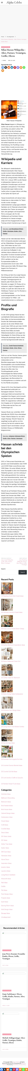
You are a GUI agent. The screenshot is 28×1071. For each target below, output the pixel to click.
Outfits (3, 886)
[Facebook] (2, 67)
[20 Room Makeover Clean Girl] (7, 654)
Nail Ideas (4, 882)
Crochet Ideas (5, 829)
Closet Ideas (5, 821)
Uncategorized (6, 47)
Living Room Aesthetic (8, 875)
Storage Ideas (5, 913)
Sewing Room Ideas (7, 906)
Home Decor (5, 859)
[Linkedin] (11, 67)
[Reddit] (8, 67)
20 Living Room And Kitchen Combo (12, 727)
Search (3, 569)
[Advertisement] (14, 21)
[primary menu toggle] (2, 2)
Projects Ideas (5, 898)
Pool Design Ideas (7, 894)
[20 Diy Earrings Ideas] (7, 735)
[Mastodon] (17, 67)
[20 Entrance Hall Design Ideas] (7, 703)
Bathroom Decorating (8, 798)
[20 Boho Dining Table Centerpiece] (7, 686)
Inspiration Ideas (6, 863)
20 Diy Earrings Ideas (8, 743)
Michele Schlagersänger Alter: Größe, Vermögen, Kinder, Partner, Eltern (13, 1040)
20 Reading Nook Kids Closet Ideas (12, 596)
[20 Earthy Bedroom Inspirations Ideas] (7, 637)
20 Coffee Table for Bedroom (10, 678)
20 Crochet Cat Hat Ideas (9, 771)
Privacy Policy (22, 1064)
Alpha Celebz (14, 2)
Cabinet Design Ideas (7, 813)
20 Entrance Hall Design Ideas (10, 710)
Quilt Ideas (4, 902)
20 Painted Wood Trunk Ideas (10, 784)
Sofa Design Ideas (6, 909)
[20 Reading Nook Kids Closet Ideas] (7, 588)
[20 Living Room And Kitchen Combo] (7, 719)
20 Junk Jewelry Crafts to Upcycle (12, 778)
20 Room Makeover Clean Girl (10, 661)
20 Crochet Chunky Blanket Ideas (11, 765)
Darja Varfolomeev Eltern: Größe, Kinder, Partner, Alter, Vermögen (13, 996)
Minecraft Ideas (6, 879)
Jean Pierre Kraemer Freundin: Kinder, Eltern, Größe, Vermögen (13, 956)
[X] (5, 67)
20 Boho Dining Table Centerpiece (12, 694)
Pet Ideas (4, 890)
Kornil (4, 60)
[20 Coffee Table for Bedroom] (7, 670)
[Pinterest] (14, 67)
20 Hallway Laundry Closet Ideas (11, 612)
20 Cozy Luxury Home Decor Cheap (12, 629)
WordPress (16, 1064)
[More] (2, 70)
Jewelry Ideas (5, 867)
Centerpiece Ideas (6, 817)
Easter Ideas (5, 848)
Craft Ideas (4, 825)
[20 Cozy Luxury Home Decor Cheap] (7, 621)
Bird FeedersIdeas (7, 806)
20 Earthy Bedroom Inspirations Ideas (13, 645)
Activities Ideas (5, 794)
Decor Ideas (5, 832)
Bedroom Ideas (6, 802)
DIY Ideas (4, 840)
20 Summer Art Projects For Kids (11, 759)
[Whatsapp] (24, 67)
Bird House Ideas (6, 809)
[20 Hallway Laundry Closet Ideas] (7, 605)
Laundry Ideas (5, 871)
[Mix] (21, 67)
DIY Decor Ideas (6, 836)
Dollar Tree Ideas (6, 844)
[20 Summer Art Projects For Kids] (7, 752)
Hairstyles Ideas (6, 856)
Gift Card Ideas (6, 852)
